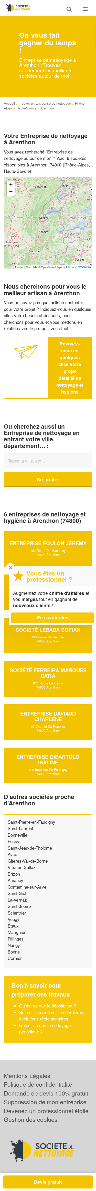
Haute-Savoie (26, 108)
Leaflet (19, 267)
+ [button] (11, 184)
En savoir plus (52, 617)
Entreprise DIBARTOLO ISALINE (48, 759)
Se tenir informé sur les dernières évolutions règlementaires (51, 1015)
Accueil (9, 103)
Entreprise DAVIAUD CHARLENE (48, 716)
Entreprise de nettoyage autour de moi (38, 154)
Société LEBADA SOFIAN (48, 629)
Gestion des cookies (31, 1119)
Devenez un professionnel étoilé (46, 1110)
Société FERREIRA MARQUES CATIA (48, 672)
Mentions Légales (27, 1075)
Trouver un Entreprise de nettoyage (45, 103)
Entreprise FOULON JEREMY (48, 543)
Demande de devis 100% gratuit (46, 1093)
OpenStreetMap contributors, (59, 267)
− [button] (11, 192)
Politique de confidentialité (38, 1084)
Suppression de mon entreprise (45, 1102)
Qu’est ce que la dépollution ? (48, 1005)
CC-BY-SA (84, 267)
